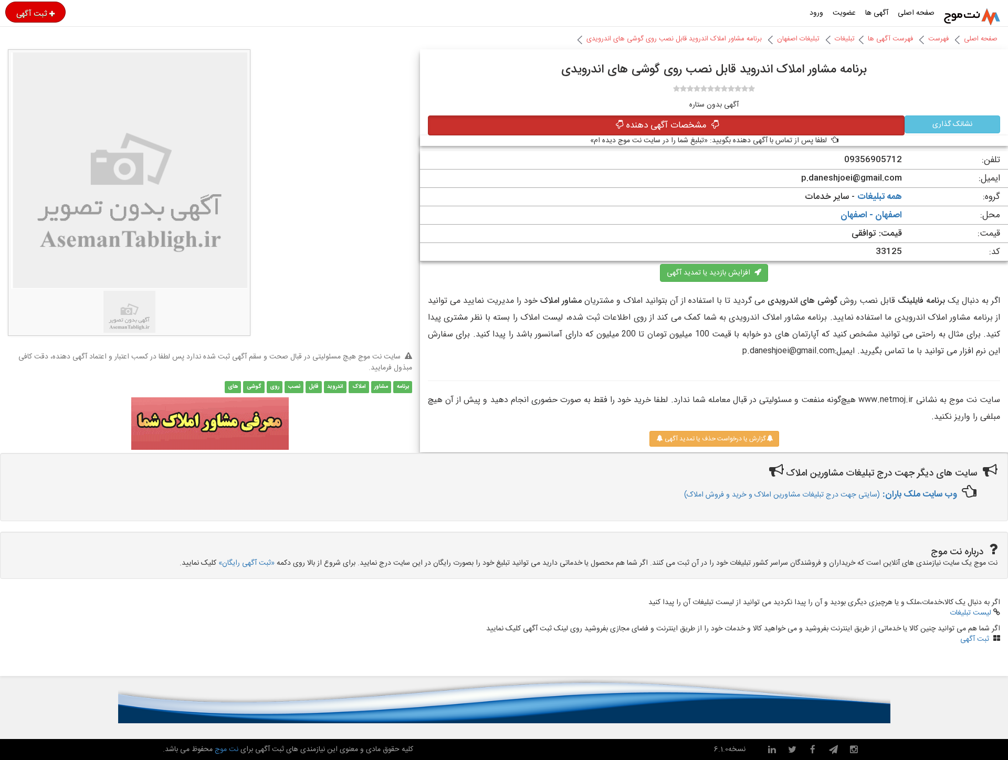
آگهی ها (876, 13)
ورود (816, 13)
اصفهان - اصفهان (871, 215)
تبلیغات (845, 39)
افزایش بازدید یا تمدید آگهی (710, 273)
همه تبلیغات (879, 196)
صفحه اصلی (916, 13)
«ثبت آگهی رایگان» (246, 563)
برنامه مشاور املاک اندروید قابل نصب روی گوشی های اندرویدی (674, 39)
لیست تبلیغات (970, 613)
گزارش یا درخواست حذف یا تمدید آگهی (714, 439)
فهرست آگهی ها (890, 39)
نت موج (226, 749)
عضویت (844, 13)
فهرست (938, 39)
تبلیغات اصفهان (798, 39)
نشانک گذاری (952, 124)
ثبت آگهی (31, 13)
